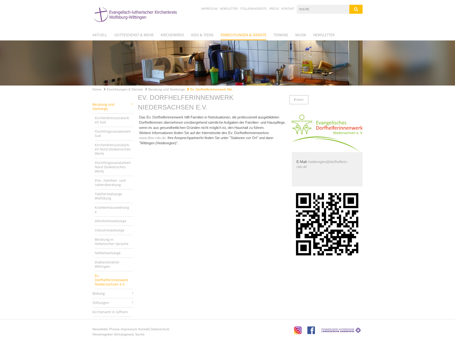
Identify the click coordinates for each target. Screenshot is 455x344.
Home (96, 89)
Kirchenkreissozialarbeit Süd (112, 120)
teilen (300, 99)
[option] (227, 63)
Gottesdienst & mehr (134, 34)
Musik (300, 34)
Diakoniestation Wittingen (107, 264)
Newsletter (229, 9)
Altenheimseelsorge (110, 221)
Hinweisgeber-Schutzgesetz (113, 334)
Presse (274, 9)
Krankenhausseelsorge (112, 209)
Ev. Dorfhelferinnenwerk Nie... (212, 89)
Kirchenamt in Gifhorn (110, 312)
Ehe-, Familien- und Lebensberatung (110, 182)
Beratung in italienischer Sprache (111, 241)
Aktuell (99, 34)
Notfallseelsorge (108, 253)
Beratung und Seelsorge (166, 89)
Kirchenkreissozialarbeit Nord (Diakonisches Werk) (113, 149)
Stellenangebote (253, 9)
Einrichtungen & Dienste (243, 34)
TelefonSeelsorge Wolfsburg (108, 196)
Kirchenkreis (172, 34)
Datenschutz (160, 329)
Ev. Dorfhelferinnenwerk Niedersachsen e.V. (111, 279)
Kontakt (288, 9)
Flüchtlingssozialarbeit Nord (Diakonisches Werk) (113, 166)
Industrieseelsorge (109, 230)
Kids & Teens (202, 34)
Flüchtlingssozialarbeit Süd (113, 133)
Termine (280, 34)
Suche (140, 334)
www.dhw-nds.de (152, 138)
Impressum (209, 9)
